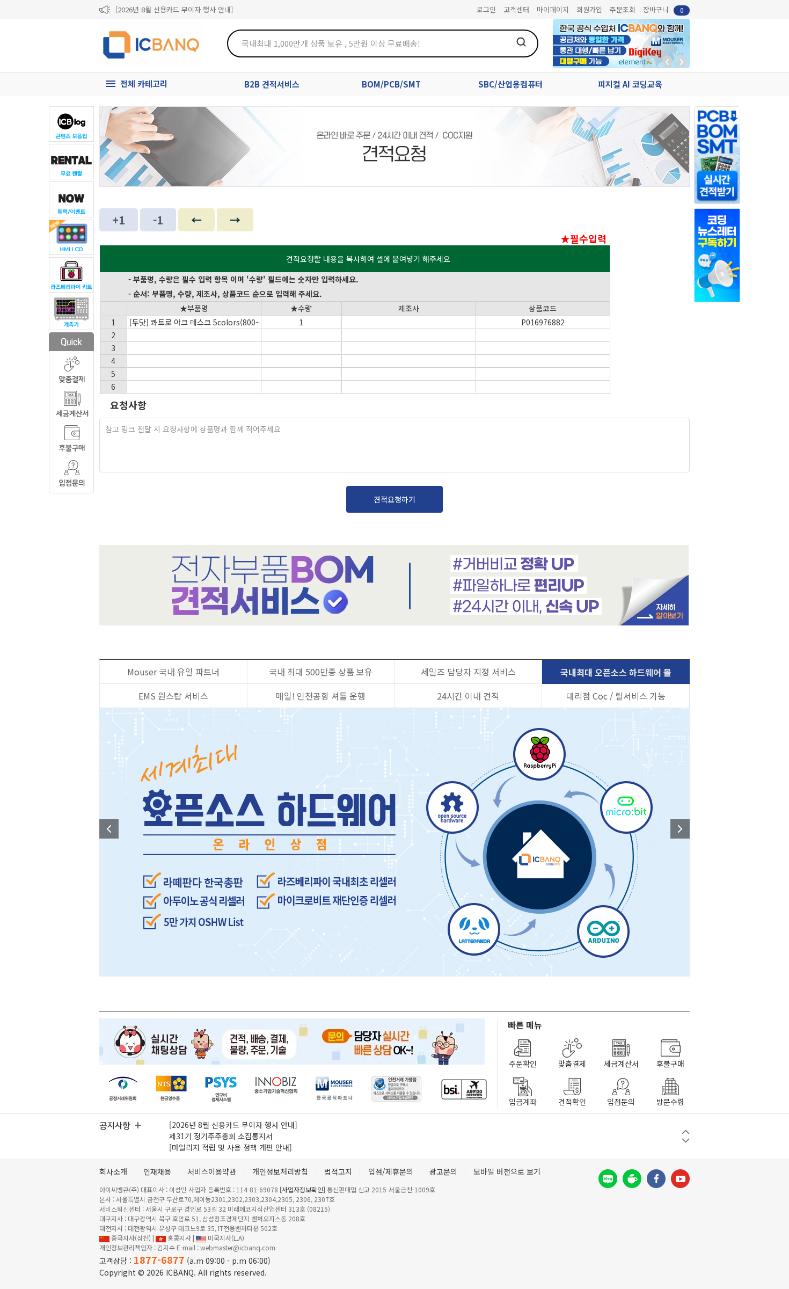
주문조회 (622, 9)
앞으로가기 (681, 61)
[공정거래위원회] (123, 1089)
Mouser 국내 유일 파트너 (173, 671)
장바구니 (663, 9)
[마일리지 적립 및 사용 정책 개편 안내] (230, 1147)
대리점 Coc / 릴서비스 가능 (616, 695)
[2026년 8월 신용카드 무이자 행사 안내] (174, 9)
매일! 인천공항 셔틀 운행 (321, 695)
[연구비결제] (221, 1089)
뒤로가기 (667, 61)
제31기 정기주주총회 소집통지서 (221, 1136)
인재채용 (157, 1171)
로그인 (486, 9)
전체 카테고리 (143, 83)
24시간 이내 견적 (468, 695)
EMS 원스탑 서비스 (173, 695)
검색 (521, 41)
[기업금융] (463, 1089)
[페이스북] (656, 1178)
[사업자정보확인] (302, 1189)
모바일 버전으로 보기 (506, 1171)
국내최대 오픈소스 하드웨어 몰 (615, 672)
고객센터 (516, 9)
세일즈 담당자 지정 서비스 (468, 671)
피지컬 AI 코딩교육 (630, 84)
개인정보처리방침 (280, 1171)
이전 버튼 (686, 1132)
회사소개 (113, 1171)
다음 (680, 829)
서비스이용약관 (211, 1171)
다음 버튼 (686, 1140)
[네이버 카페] (632, 1178)
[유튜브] (680, 1178)
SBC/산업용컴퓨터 (510, 84)
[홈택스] (172, 1089)
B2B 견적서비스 (271, 84)
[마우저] (334, 1089)
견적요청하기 (394, 499)
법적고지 (338, 1171)
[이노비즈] (276, 1089)
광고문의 (443, 1171)
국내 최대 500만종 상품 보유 (320, 671)
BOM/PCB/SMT (391, 84)
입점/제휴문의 (390, 1171)
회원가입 (589, 9)
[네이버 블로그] (607, 1178)
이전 (109, 829)
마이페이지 (553, 9)
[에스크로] (396, 1089)
